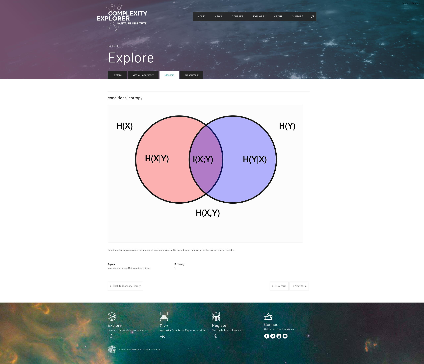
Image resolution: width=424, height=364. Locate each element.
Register (416, 3)
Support (297, 16)
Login (405, 3)
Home (201, 16)
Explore (258, 16)
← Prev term (279, 286)
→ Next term (299, 286)
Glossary (169, 75)
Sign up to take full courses (227, 330)
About (278, 16)
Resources (191, 75)
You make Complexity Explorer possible (183, 330)
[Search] (312, 16)
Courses (237, 16)
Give (164, 326)
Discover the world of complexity (127, 330)
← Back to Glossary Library (125, 286)
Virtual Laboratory (143, 75)
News (218, 16)
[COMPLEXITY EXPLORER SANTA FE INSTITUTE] (143, 16)
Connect (272, 325)
